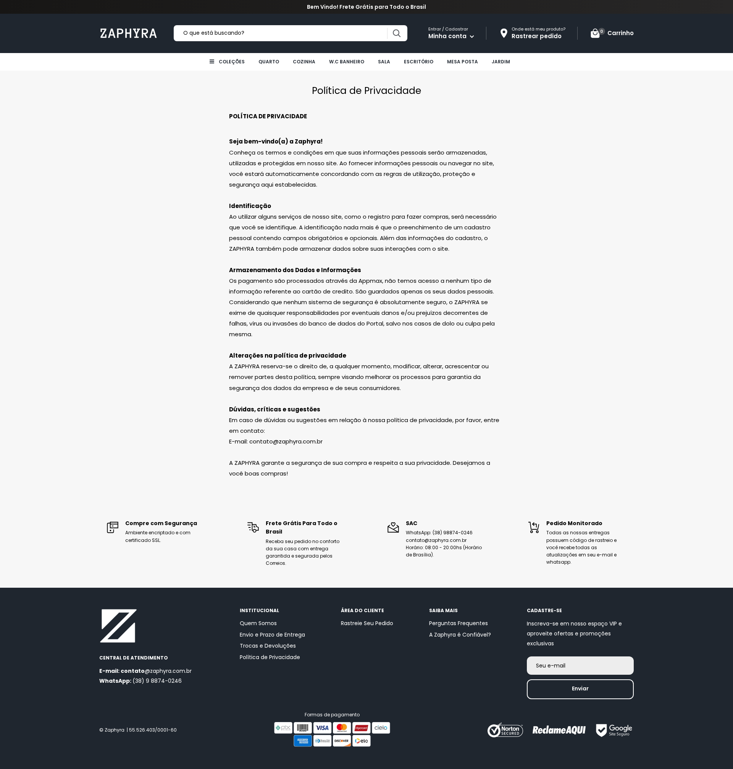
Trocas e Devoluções (268, 646)
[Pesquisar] (396, 33)
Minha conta (448, 36)
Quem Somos (258, 623)
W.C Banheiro (346, 61)
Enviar (580, 688)
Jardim (501, 61)
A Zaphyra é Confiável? (460, 634)
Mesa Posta (462, 61)
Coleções (232, 61)
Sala (384, 61)
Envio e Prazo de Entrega (272, 634)
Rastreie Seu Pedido (367, 623)
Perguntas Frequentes (458, 623)
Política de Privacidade (270, 657)
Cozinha (304, 61)
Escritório (418, 61)
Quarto (268, 61)
